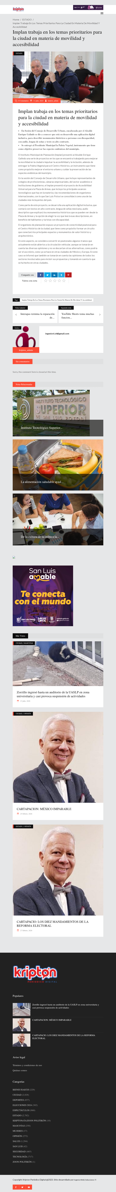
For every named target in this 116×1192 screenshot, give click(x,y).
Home (16, 19)
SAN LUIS (18, 1146)
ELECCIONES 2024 (22, 1105)
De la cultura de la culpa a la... (40, 536)
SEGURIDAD (19, 1151)
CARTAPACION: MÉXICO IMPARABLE (44, 809)
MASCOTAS (28, 643)
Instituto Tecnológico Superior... (41, 427)
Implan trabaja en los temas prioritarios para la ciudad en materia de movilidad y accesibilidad (57, 300)
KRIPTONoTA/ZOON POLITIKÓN (29, 1120)
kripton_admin (53, 100)
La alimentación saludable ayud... (42, 482)
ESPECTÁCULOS (21, 1110)
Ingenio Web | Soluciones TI (85, 1180)
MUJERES (18, 1130)
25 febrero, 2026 (26, 813)
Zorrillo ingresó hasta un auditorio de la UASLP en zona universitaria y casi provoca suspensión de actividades (53, 694)
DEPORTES (18, 1099)
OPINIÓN (27, 713)
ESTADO (27, 19)
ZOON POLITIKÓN (22, 1161)
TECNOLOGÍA (20, 1156)
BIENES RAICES (21, 1089)
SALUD (16, 1141)
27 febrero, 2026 (26, 930)
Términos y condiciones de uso (27, 1065)
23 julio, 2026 (25, 701)
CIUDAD (19, 643)
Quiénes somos (20, 1070)
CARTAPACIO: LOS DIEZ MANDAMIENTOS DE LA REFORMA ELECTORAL (53, 923)
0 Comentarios (23, 100)
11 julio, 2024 (38, 100)
